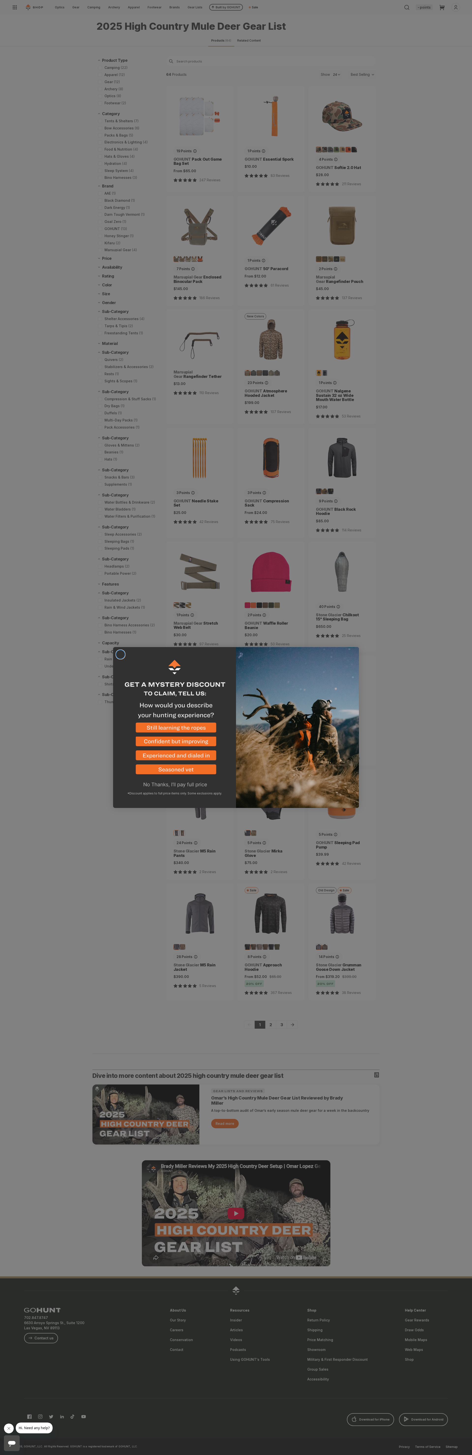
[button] (174, 730)
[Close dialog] (120, 654)
